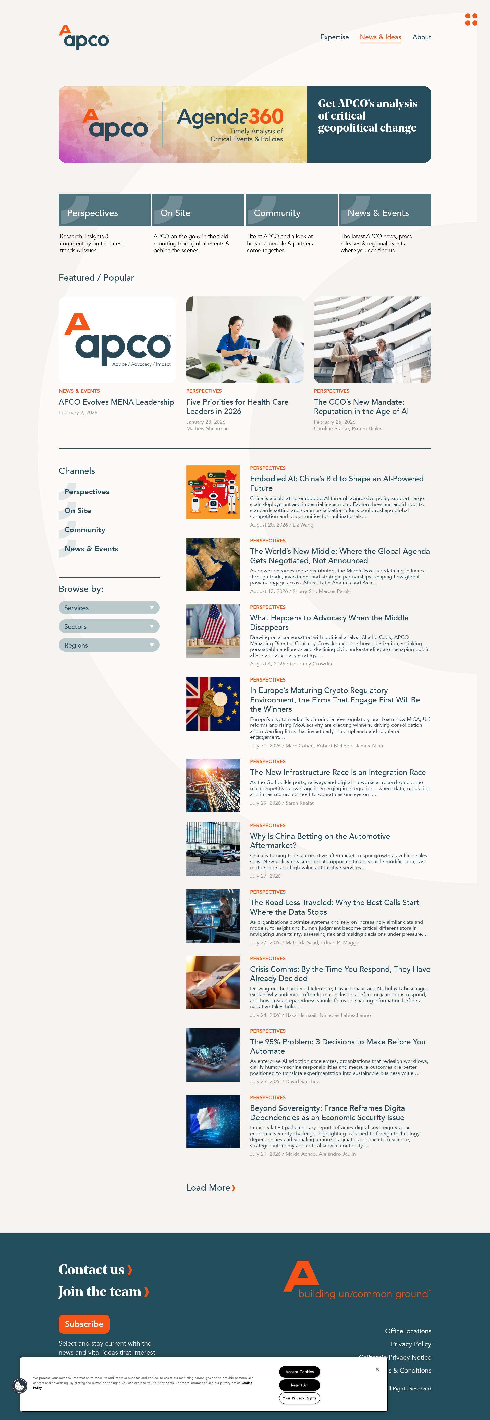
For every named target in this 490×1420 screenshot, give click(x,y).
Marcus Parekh (335, 591)
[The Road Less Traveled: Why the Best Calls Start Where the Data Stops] (213, 916)
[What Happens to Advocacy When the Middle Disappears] (213, 631)
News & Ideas (380, 36)
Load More (208, 1187)
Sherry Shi (304, 591)
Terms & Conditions (402, 1370)
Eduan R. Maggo (340, 942)
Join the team (100, 1291)
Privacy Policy (411, 1344)
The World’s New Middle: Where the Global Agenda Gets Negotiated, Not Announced (340, 555)
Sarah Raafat (300, 803)
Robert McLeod (334, 745)
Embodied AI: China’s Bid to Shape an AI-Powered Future (337, 483)
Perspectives (92, 212)
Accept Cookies (300, 1371)
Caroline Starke (331, 428)
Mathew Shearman (207, 428)
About (422, 36)
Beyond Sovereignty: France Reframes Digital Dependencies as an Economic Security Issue (328, 1112)
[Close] (377, 1369)
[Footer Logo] (357, 1280)
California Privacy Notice (395, 1357)
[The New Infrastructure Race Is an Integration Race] (213, 785)
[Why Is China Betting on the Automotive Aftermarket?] (213, 849)
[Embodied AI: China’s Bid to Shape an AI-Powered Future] (213, 492)
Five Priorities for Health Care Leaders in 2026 (237, 406)
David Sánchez (302, 1081)
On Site (175, 212)
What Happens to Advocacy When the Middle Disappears (329, 622)
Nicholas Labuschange (345, 1015)
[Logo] (84, 37)
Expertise (334, 36)
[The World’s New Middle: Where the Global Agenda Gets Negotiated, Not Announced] (213, 564)
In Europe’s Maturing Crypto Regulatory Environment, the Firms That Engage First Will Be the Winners (335, 699)
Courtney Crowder (311, 663)
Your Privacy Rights (300, 1398)
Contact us (92, 1269)
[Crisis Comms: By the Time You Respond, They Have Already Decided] (213, 982)
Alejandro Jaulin (337, 1154)
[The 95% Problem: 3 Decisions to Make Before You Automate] (213, 1055)
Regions (76, 644)
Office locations (408, 1331)
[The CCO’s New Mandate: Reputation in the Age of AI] (372, 339)
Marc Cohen (300, 745)
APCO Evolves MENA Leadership (116, 401)
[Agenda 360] (245, 124)
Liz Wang (303, 525)
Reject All (299, 1385)
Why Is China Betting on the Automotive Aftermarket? (320, 840)
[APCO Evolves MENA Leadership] (117, 339)
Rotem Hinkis (367, 428)
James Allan (369, 745)
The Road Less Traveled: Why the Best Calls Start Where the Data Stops (334, 907)
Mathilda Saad (302, 942)
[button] (19, 1386)
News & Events (378, 212)
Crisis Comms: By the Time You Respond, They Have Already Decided (340, 973)
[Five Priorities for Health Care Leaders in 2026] (245, 339)
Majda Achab (301, 1154)
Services (76, 607)
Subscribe (84, 1323)
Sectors (75, 626)
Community (277, 212)
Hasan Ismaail (301, 1015)
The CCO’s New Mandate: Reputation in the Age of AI (361, 406)
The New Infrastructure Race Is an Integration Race (338, 772)
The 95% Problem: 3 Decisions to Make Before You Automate (338, 1046)
